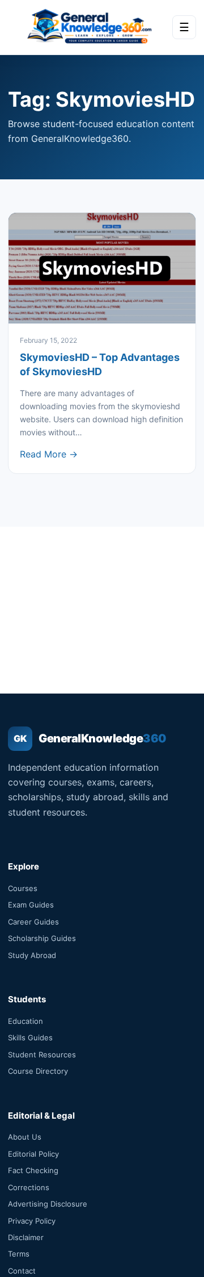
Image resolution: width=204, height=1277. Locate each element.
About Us (24, 1136)
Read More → (49, 454)
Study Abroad (32, 955)
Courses (22, 888)
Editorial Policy (33, 1153)
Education (25, 1021)
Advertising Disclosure (47, 1203)
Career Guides (33, 921)
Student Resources (42, 1054)
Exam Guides (31, 904)
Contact (22, 1270)
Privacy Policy (32, 1220)
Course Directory (38, 1071)
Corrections (28, 1187)
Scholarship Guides (42, 938)
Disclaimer (26, 1237)
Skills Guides (30, 1037)
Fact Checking (33, 1170)
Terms (18, 1253)
